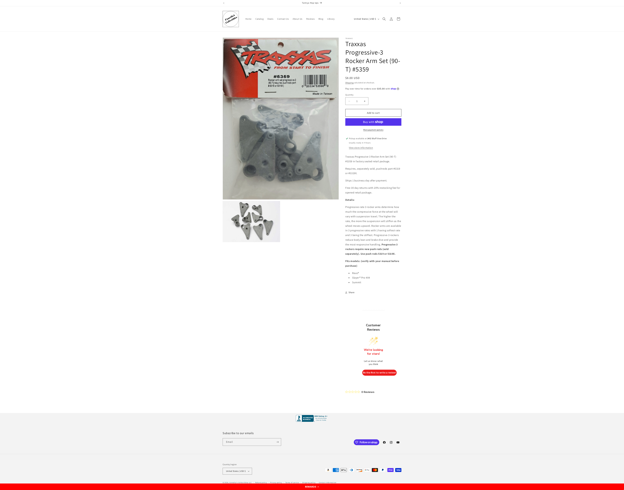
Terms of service (292, 482)
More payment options (373, 129)
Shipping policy (309, 482)
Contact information (327, 482)
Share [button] (352, 292)
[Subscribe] (277, 442)
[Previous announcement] (223, 3)
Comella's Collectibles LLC (240, 482)
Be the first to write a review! (379, 372)
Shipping (349, 82)
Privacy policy (276, 482)
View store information (361, 147)
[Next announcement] (400, 3)
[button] (312, 487)
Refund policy (261, 482)
